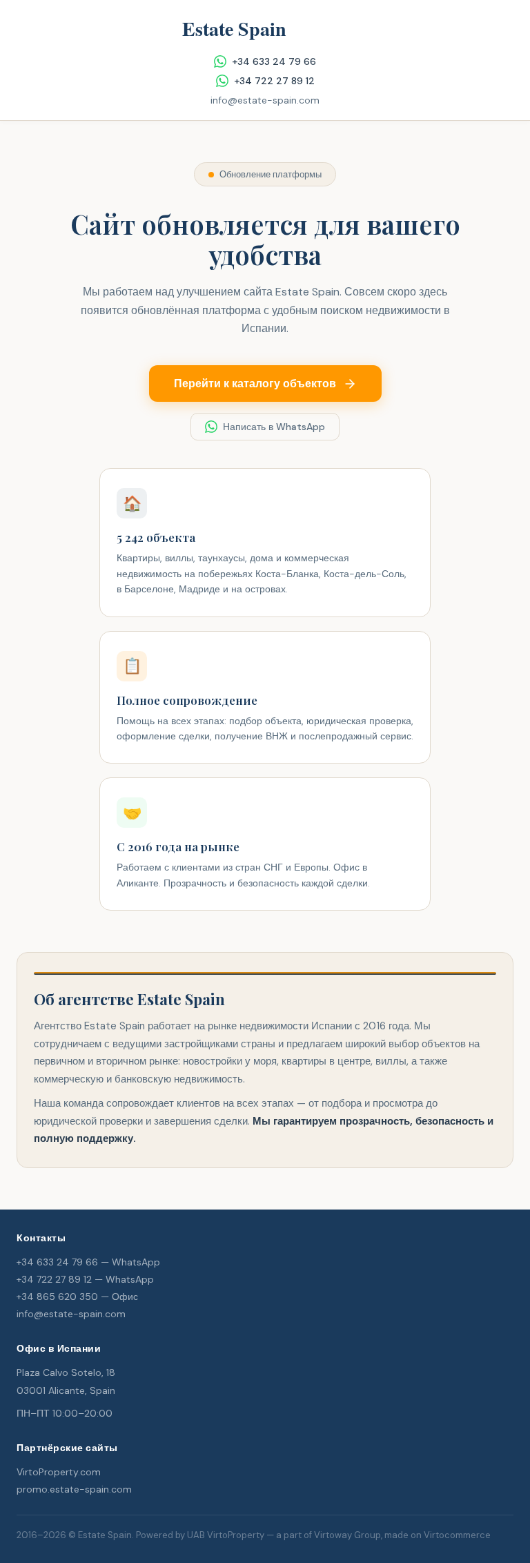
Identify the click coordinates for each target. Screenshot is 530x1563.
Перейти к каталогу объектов (255, 383)
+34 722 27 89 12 (274, 81)
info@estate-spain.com (265, 100)
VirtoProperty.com (59, 1472)
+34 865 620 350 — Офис (77, 1296)
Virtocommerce (457, 1535)
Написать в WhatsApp (274, 426)
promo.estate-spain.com (74, 1489)
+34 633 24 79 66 (274, 61)
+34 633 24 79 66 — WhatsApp (88, 1262)
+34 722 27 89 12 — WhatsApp (85, 1279)
